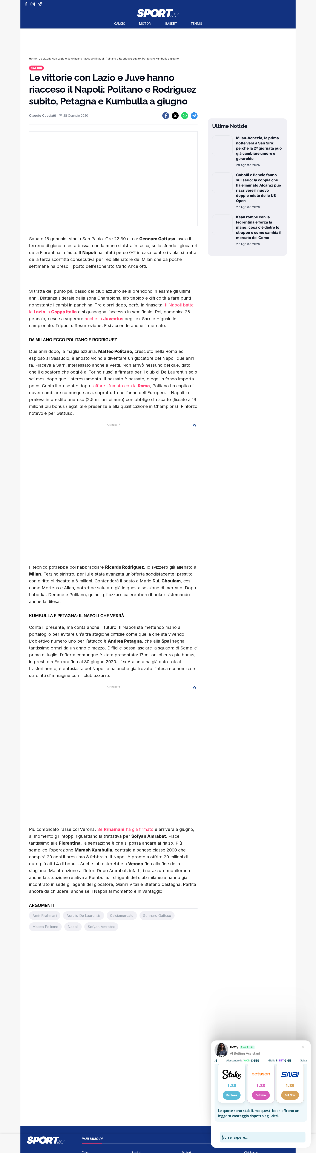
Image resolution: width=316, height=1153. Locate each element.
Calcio (119, 23)
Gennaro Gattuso (157, 915)
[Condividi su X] (175, 115)
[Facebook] (27, 4)
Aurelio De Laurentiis (83, 915)
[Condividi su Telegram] (194, 115)
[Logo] (158, 13)
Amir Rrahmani (44, 915)
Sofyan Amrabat (101, 927)
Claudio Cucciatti (42, 115)
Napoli (73, 927)
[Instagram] (33, 4)
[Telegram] (40, 4)
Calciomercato (121, 915)
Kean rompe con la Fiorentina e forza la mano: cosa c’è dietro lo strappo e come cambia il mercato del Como (258, 227)
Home (33, 58)
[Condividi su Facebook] (165, 115)
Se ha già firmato (125, 829)
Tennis (196, 23)
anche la (104, 318)
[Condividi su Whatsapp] (184, 115)
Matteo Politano (45, 927)
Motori (145, 23)
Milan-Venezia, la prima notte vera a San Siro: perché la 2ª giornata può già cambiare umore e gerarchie (259, 148)
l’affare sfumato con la (120, 385)
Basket (171, 23)
